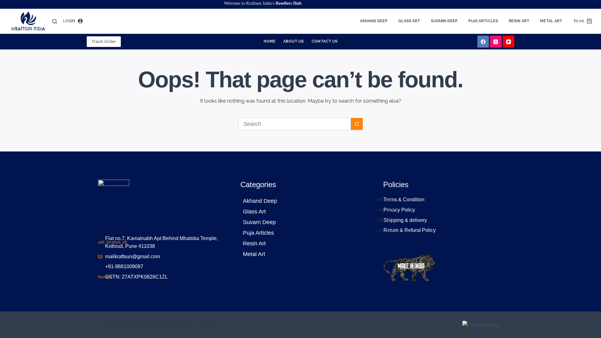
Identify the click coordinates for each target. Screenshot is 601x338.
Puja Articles (483, 21)
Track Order (103, 41)
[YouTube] (509, 42)
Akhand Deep (374, 21)
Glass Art (409, 21)
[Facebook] (483, 42)
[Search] (54, 21)
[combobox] (294, 124)
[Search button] (357, 124)
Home (269, 41)
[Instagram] (496, 42)
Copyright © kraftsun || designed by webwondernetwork (156, 324)
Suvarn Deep (444, 21)
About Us (293, 41)
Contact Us (324, 41)
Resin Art (519, 21)
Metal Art (551, 21)
